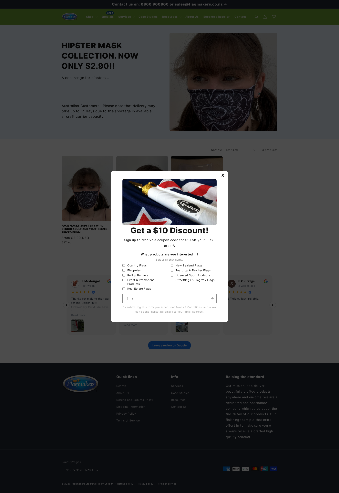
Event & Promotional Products (141, 282)
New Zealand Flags (189, 265)
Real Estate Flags (139, 288)
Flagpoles (134, 270)
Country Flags (137, 265)
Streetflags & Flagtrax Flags (195, 280)
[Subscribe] (212, 298)
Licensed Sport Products (193, 275)
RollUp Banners (137, 275)
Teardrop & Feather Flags (193, 270)
